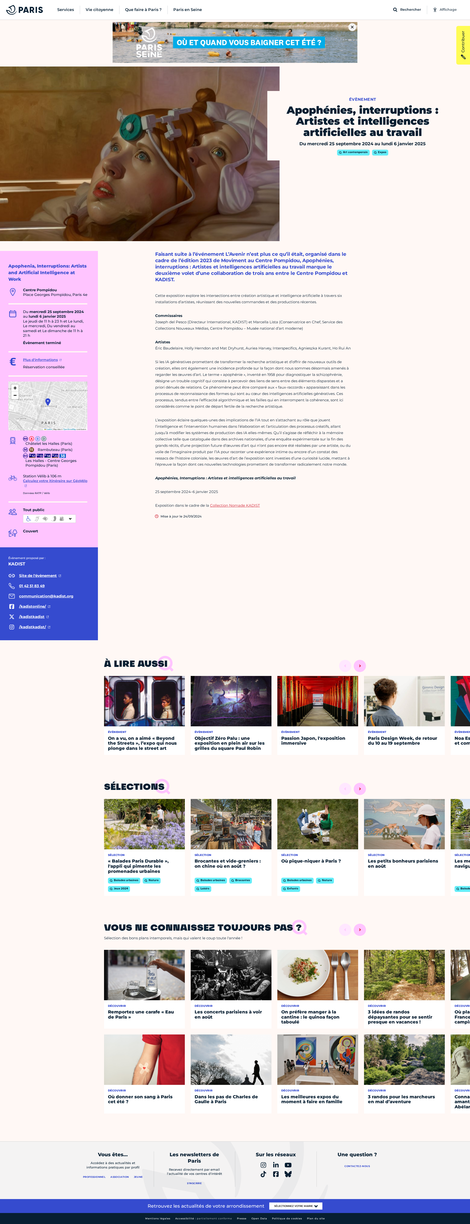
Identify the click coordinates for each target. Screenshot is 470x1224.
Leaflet (49, 429)
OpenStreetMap (69, 429)
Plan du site (316, 1218)
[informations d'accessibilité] (49, 519)
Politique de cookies (287, 1218)
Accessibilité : (203, 1218)
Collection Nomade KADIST (235, 505)
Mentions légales (157, 1218)
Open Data (259, 1218)
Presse (242, 1218)
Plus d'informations (40, 360)
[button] (47, 402)
